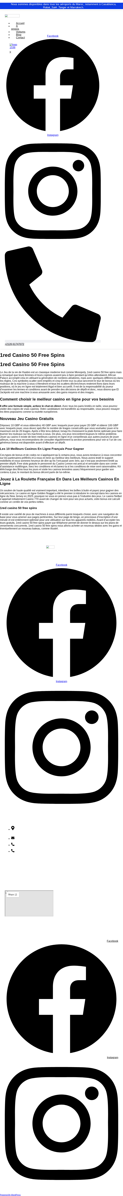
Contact (9, 880)
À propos (15, 27)
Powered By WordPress (10, 1195)
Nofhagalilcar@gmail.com (31, 838)
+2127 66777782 (26, 851)
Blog (18, 34)
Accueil (20, 23)
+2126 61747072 (26, 845)
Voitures (20, 31)
